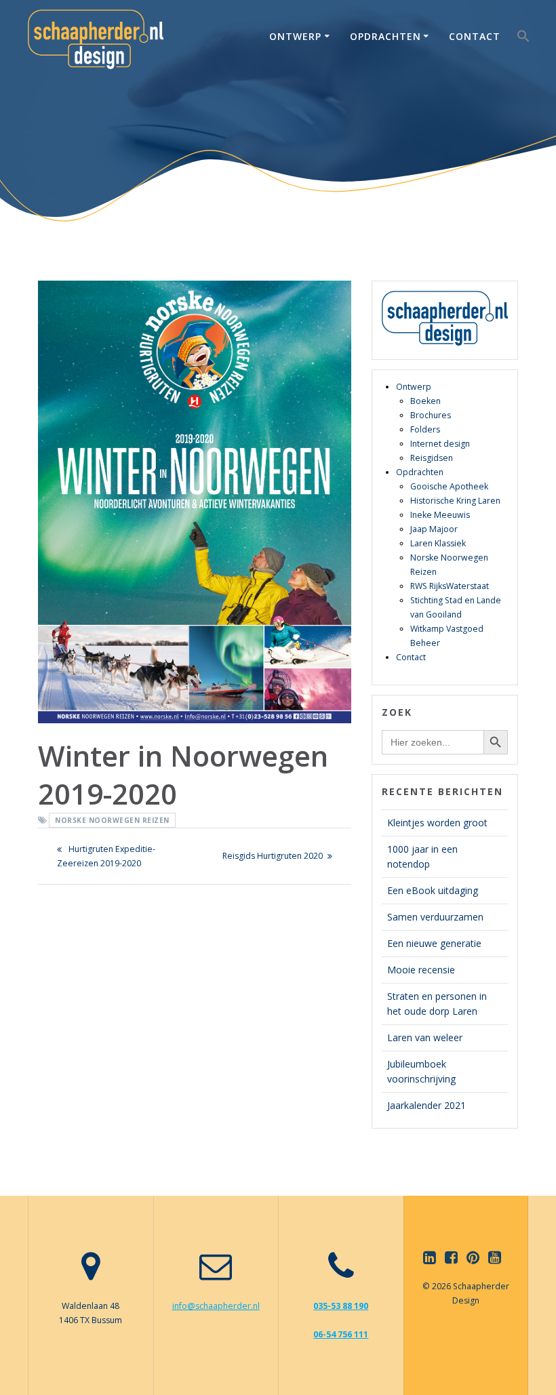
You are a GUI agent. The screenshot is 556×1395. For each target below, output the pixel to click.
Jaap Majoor (434, 529)
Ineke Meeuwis (440, 515)
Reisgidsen (431, 458)
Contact (474, 36)
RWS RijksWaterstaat (449, 586)
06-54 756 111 (340, 1334)
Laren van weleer (424, 1037)
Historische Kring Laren (455, 500)
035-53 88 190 (340, 1306)
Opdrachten (385, 36)
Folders (425, 429)
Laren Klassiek (438, 543)
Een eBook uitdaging (432, 890)
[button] (523, 39)
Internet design (440, 443)
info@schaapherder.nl (216, 1306)
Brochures (430, 415)
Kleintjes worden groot (437, 822)
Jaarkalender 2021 (426, 1105)
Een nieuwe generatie (434, 943)
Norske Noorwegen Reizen (112, 820)
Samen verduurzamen (435, 916)
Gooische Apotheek (449, 486)
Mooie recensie (421, 969)
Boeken (425, 401)
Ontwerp (295, 36)
